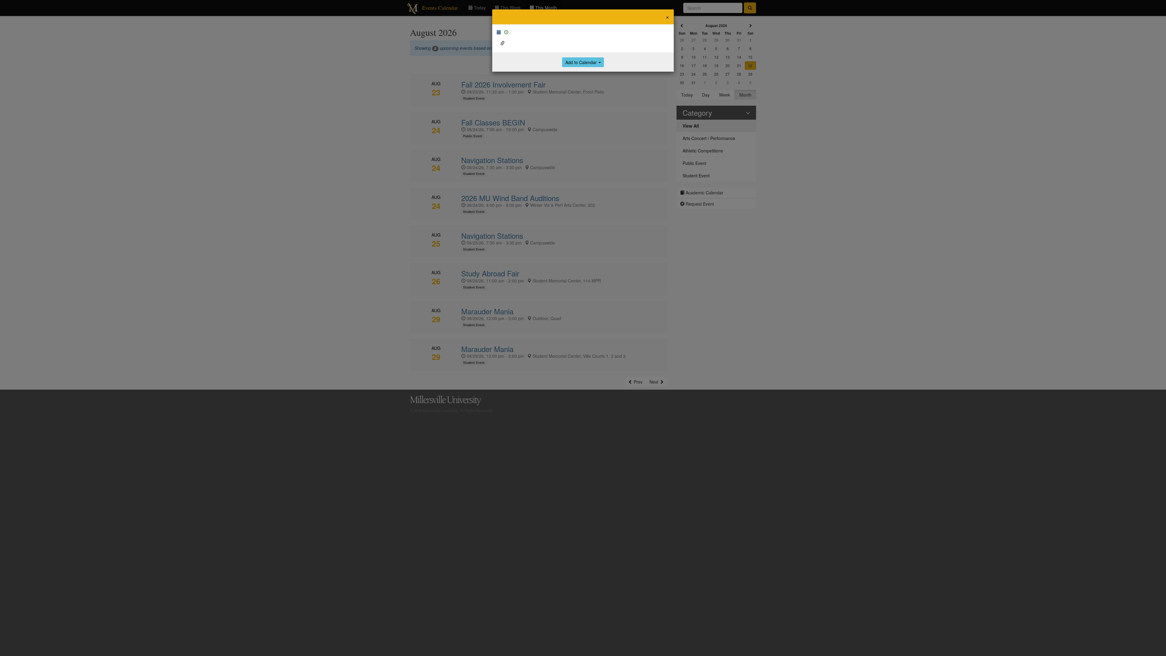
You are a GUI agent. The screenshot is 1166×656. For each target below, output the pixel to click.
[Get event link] (502, 43)
